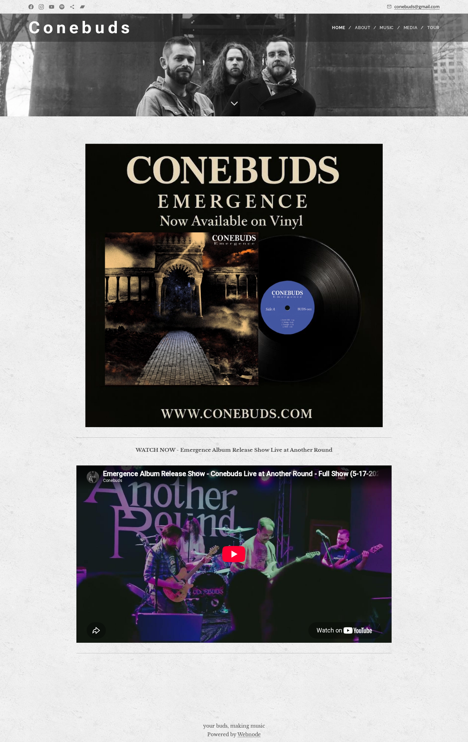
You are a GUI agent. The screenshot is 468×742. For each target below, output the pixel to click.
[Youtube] (51, 7)
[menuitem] (341, 27)
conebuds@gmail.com (417, 6)
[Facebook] (31, 7)
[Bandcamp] (82, 7)
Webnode (249, 734)
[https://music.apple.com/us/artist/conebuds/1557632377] (72, 7)
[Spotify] (62, 7)
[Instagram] (41, 7)
